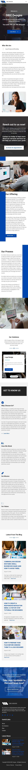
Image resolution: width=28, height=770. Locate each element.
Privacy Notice (18, 765)
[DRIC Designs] (7, 1)
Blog (3, 728)
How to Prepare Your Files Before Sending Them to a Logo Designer (13, 645)
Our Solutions (5, 726)
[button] (11, 376)
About (3, 723)
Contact (4, 730)
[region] (14, 365)
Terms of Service (10, 765)
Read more (13, 578)
